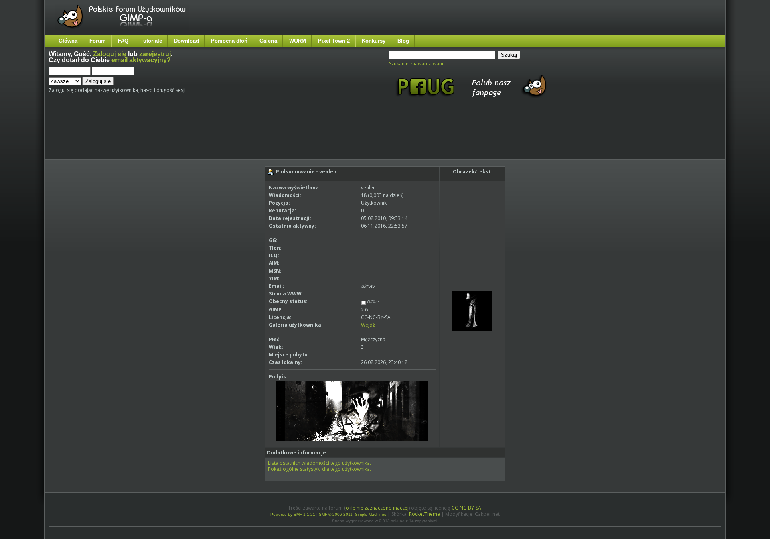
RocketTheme (424, 514)
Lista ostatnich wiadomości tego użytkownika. (319, 463)
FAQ (123, 41)
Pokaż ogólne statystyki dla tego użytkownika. (319, 469)
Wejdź (368, 324)
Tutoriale (151, 41)
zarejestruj (155, 54)
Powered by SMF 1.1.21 (292, 514)
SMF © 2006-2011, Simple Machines (352, 514)
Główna (68, 41)
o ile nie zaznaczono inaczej (377, 507)
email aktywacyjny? (141, 60)
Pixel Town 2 (334, 41)
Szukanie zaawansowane (417, 63)
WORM (297, 41)
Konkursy (373, 41)
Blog (403, 41)
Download (186, 41)
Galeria (268, 41)
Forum (97, 41)
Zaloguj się (109, 54)
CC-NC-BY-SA (466, 507)
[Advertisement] (199, 136)
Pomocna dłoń (229, 41)
